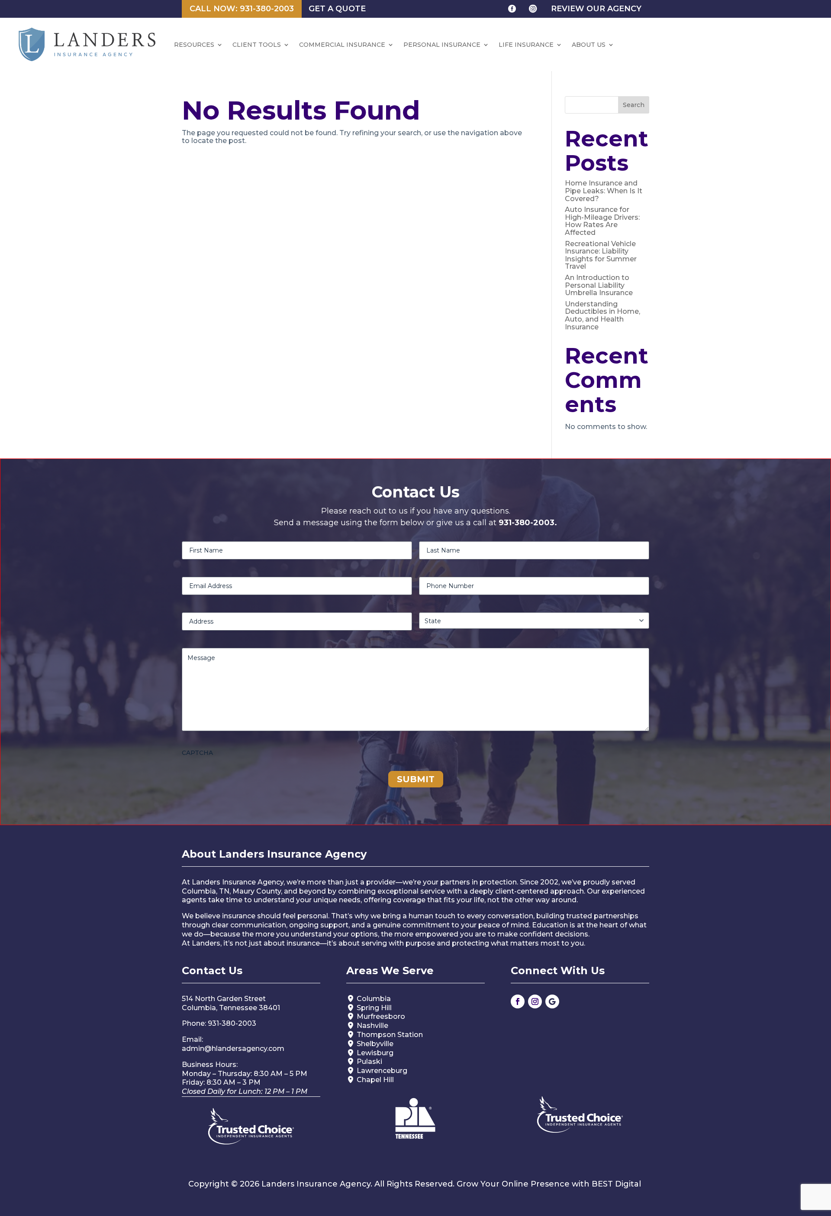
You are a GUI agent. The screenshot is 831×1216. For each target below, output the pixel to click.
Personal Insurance (441, 45)
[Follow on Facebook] (518, 1001)
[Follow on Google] (552, 1001)
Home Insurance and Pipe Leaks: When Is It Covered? (603, 190)
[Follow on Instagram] (535, 1001)
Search (633, 105)
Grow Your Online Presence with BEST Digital (549, 1184)
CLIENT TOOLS (256, 45)
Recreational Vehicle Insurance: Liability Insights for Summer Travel (601, 255)
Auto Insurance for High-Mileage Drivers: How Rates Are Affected (602, 221)
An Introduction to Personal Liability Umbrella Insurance (599, 285)
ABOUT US (589, 45)
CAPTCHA (197, 753)
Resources (194, 45)
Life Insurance (526, 45)
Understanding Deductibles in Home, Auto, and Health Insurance (602, 315)
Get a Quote (337, 8)
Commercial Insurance (342, 45)
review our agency (596, 8)
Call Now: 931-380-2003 (242, 8)
